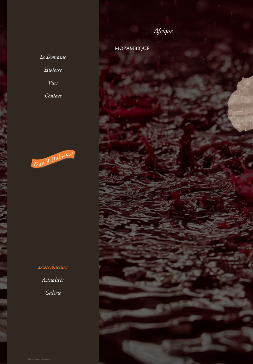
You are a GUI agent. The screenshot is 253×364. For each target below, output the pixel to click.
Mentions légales (39, 359)
